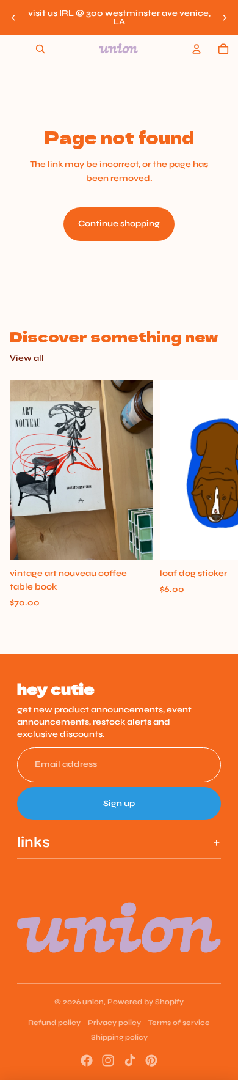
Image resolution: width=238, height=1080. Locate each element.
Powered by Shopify (145, 1001)
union (93, 1001)
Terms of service (179, 1022)
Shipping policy (119, 1037)
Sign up (119, 803)
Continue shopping (119, 223)
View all (27, 358)
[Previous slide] (13, 17)
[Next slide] (224, 17)
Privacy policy (114, 1022)
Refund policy (54, 1022)
